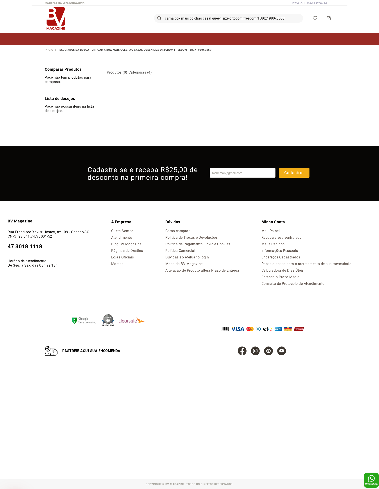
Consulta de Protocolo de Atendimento (293, 283)
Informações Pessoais (279, 251)
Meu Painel (270, 231)
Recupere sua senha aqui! (282, 237)
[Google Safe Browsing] (86, 321)
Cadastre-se (317, 3)
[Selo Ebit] (110, 320)
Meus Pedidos (273, 244)
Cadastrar (294, 172)
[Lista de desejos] (315, 18)
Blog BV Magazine (126, 244)
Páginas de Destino (127, 251)
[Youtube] (281, 350)
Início (49, 49)
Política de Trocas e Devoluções (191, 237)
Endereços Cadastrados (280, 257)
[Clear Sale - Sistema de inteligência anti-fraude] (134, 320)
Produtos (117, 72)
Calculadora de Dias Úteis (282, 270)
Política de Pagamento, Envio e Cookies (197, 244)
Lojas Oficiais (122, 257)
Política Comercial (180, 251)
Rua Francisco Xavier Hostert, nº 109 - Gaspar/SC (48, 232)
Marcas (117, 264)
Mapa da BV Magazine (184, 264)
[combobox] (228, 18)
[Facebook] (242, 350)
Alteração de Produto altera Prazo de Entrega (202, 270)
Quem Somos (122, 231)
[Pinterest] (268, 350)
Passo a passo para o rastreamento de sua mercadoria (306, 264)
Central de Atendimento (65, 3)
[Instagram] (255, 350)
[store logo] (56, 18)
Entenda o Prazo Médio (280, 277)
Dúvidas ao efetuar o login (187, 257)
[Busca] (159, 18)
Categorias (140, 72)
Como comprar (177, 231)
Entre (294, 3)
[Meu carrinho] (328, 18)
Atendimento (121, 237)
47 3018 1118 (25, 246)
